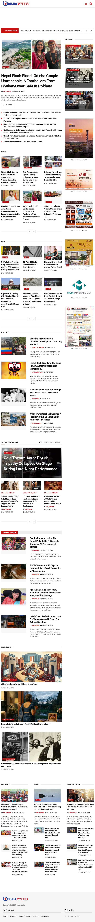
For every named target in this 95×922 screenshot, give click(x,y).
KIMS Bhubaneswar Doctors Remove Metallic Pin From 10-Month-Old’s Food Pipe (52, 833)
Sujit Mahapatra (38, 348)
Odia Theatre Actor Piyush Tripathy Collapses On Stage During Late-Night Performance (30, 177)
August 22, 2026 (84, 812)
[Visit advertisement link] (79, 138)
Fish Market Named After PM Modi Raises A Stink (22, 142)
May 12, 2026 (50, 875)
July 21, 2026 (17, 875)
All (40, 442)
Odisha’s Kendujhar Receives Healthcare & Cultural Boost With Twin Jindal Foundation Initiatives (19, 867)
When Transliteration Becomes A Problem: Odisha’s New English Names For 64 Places (45, 417)
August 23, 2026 (7, 727)
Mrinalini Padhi (37, 372)
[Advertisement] (47, 16)
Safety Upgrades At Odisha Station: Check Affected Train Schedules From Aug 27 (53, 211)
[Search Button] (91, 3)
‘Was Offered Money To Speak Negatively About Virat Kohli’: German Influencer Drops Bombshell (52, 867)
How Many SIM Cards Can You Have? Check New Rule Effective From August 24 (86, 833)
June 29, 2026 (51, 857)
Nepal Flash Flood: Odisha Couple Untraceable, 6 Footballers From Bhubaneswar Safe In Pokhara (29, 80)
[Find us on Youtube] (72, 916)
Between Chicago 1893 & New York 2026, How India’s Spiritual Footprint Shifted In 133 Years (79, 79)
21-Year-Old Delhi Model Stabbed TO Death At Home (30, 264)
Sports (45, 442)
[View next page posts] (34, 231)
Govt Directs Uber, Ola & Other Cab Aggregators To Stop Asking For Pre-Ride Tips (86, 864)
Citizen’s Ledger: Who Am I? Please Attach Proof (19, 684)
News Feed (45, 916)
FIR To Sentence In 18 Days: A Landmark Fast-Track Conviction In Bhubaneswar (45, 568)
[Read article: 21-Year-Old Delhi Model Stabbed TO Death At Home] (32, 253)
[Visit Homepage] (16, 3)
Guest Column (9, 759)
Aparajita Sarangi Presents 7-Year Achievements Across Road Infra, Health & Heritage (45, 592)
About (5, 916)
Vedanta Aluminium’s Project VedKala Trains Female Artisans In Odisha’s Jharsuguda (14, 806)
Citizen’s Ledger (9, 679)
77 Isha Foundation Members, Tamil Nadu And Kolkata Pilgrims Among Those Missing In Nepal (32, 298)
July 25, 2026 (49, 372)
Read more (9, 104)
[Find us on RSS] (75, 916)
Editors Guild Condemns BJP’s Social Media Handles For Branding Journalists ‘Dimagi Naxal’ (47, 806)
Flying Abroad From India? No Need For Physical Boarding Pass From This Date (80, 806)
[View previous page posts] (29, 231)
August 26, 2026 (51, 220)
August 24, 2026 (51, 812)
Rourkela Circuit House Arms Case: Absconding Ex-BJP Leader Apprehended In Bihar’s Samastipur (10, 211)
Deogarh (28, 167)
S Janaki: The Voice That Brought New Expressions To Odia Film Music (45, 392)
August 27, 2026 (18, 91)
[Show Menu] (86, 3)
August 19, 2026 (73, 108)
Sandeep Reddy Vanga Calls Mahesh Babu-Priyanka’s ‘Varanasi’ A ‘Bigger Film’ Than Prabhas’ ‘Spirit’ (9, 501)
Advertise (13, 916)
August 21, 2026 (84, 840)
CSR (4, 800)
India (5, 257)
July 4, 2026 (49, 423)
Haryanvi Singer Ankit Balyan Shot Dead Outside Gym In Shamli (53, 264)
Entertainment (55, 442)
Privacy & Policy (24, 916)
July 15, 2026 (45, 399)
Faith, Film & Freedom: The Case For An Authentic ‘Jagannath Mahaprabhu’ (45, 366)
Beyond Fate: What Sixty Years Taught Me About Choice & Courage (26, 724)
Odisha (6, 67)
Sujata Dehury (37, 423)
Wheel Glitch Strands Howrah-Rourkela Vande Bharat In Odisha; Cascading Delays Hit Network (53, 30)
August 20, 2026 (52, 840)
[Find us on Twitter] (68, 916)
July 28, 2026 (17, 857)
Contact (35, 916)
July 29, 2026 (17, 840)
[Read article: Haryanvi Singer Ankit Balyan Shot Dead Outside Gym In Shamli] (53, 253)
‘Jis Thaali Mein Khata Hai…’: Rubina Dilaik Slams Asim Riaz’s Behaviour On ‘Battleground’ (31, 501)
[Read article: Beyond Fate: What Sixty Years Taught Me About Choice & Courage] (31, 706)
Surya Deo (35, 399)
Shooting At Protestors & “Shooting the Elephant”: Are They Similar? (46, 341)
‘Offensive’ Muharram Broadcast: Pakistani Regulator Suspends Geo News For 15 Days (53, 850)
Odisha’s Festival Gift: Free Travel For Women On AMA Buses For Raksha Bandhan (45, 619)
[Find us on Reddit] (78, 916)
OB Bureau (7, 91)
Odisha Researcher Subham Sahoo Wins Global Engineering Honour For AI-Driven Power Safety (19, 850)
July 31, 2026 (50, 348)
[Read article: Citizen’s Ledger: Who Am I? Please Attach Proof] (31, 666)
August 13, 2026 (84, 872)
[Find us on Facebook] (65, 916)
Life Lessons (8, 719)
